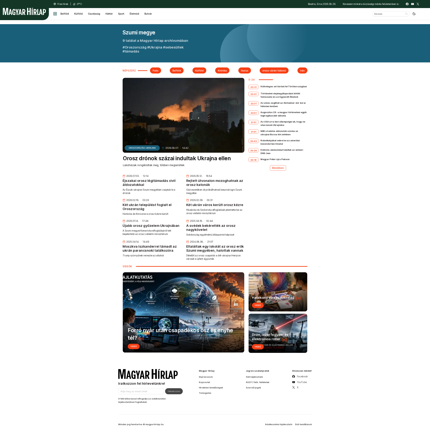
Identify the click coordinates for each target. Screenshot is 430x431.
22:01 (254, 113)
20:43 (253, 141)
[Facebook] (407, 4)
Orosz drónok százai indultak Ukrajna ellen (177, 158)
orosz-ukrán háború (274, 70)
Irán (302, 70)
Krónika (222, 70)
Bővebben (278, 167)
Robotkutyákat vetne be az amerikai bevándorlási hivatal (280, 142)
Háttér (109, 13)
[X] (418, 4)
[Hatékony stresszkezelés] (278, 291)
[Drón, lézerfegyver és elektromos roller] (278, 333)
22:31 (254, 103)
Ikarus (244, 70)
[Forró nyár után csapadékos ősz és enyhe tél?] (183, 312)
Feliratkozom (174, 391)
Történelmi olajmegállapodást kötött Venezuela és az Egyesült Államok (280, 95)
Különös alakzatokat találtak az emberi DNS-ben (282, 151)
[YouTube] (412, 4)
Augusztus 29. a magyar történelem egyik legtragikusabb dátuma (284, 114)
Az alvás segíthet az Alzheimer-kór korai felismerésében (283, 105)
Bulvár (148, 13)
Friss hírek (62, 4)
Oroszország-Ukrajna (142, 148)
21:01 (253, 131)
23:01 (253, 94)
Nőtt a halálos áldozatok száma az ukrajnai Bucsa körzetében (279, 133)
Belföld (64, 13)
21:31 (253, 122)
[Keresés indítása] (406, 13)
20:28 (253, 150)
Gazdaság (94, 13)
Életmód (134, 13)
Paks (155, 70)
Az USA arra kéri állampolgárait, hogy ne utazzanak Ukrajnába (283, 123)
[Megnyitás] (55, 13)
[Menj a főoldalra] (24, 11)
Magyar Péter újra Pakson (275, 159)
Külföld (78, 13)
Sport (121, 13)
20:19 (253, 160)
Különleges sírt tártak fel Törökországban (284, 86)
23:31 (253, 87)
